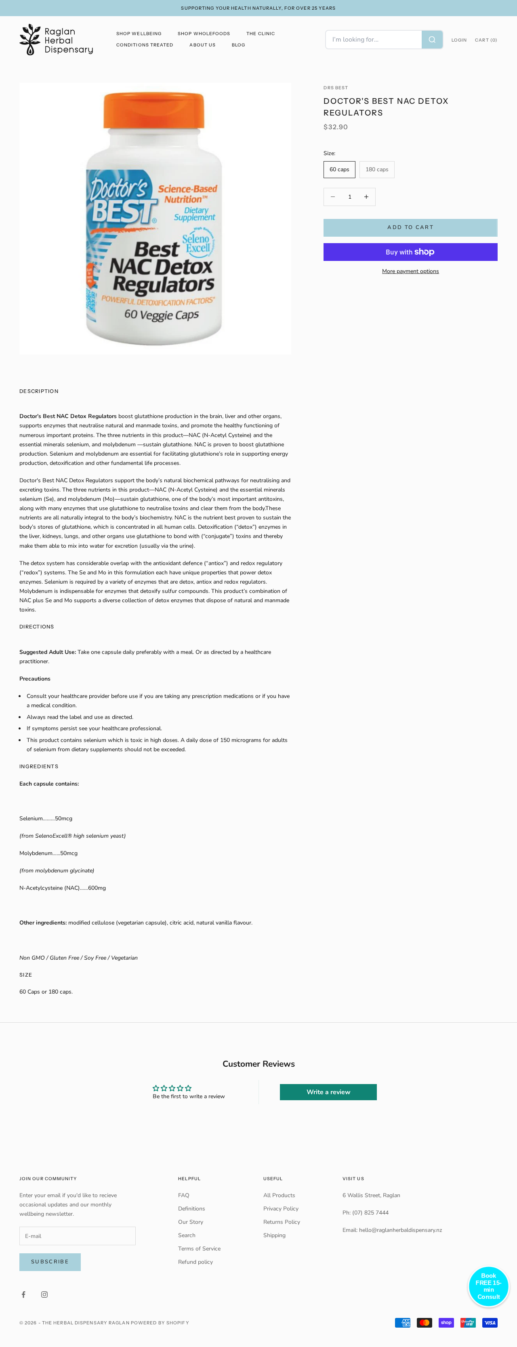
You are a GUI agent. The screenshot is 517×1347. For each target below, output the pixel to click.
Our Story (190, 1222)
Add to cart (410, 227)
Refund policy (195, 1262)
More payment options (410, 271)
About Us (202, 45)
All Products (279, 1195)
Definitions (191, 1209)
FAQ (183, 1195)
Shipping (274, 1235)
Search (186, 1235)
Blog (238, 45)
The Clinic (260, 33)
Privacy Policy (280, 1209)
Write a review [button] (329, 1092)
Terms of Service (199, 1248)
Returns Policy (281, 1222)
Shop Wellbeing (139, 33)
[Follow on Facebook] (23, 1294)
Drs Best (336, 87)
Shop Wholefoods (204, 33)
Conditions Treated (144, 45)
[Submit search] (432, 39)
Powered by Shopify (160, 1323)
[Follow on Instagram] (44, 1294)
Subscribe (50, 1261)
